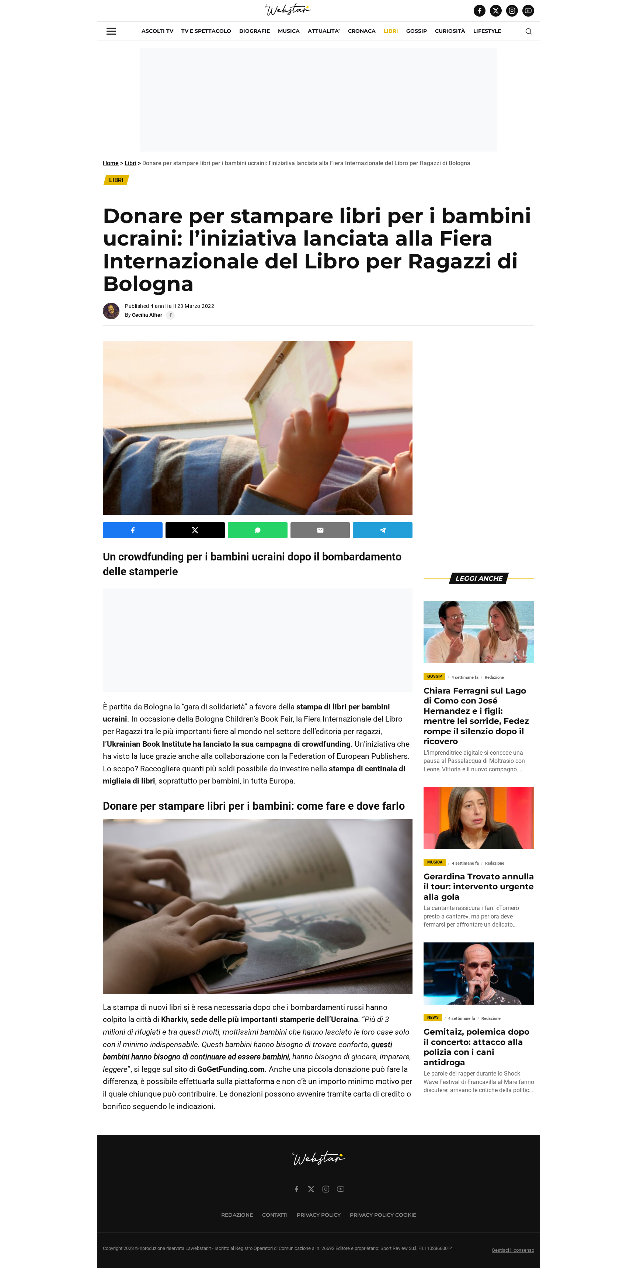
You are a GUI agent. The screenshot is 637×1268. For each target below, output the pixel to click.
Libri (130, 163)
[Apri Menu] (111, 31)
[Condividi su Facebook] (133, 530)
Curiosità (450, 31)
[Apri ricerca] (528, 31)
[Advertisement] (318, 100)
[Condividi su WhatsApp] (258, 530)
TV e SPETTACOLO (206, 31)
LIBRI (391, 31)
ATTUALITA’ (324, 31)
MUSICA (289, 31)
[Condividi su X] (195, 530)
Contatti (275, 1215)
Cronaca (362, 31)
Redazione (237, 1215)
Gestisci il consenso (513, 1250)
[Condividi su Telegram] (383, 530)
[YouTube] (528, 11)
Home (111, 163)
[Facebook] (479, 11)
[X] (496, 11)
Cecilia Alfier (147, 315)
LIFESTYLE (487, 31)
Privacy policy (319, 1215)
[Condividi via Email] (320, 530)
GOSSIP (416, 31)
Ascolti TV (157, 31)
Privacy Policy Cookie (383, 1215)
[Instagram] (512, 11)
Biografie (254, 31)
